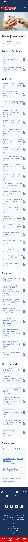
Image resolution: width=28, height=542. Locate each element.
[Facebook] (11, 506)
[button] (3, 539)
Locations (8, 2)
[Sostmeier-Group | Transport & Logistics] (10, 8)
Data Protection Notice (14, 528)
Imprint (14, 526)
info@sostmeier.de (20, 519)
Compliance (14, 533)
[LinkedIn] (21, 506)
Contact (18, 2)
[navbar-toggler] (25, 8)
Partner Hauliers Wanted (15, 496)
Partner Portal (23, 492)
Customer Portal (8, 492)
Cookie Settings (14, 530)
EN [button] (22, 2)
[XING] (16, 506)
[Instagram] (6, 506)
